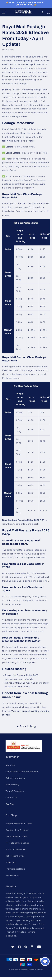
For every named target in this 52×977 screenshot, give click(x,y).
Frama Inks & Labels (16, 849)
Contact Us (11, 798)
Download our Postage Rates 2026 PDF (23, 520)
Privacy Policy (12, 785)
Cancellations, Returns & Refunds (22, 772)
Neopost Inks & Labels (16, 837)
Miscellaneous (12, 875)
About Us (10, 765)
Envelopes (11, 862)
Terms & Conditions (15, 791)
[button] (3, 12)
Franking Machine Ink (21, 969)
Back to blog (28, 726)
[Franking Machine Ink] (26, 12)
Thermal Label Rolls (15, 869)
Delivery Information (16, 778)
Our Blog (10, 804)
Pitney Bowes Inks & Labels (19, 824)
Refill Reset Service (15, 856)
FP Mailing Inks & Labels (17, 843)
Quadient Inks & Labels (17, 830)
